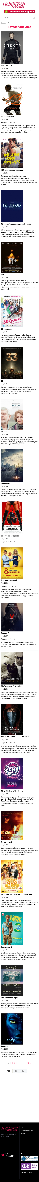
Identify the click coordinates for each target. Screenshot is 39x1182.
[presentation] (8, 1071)
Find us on (10, 1155)
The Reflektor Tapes (9, 998)
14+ (2, 275)
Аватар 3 (4, 1046)
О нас (22, 1128)
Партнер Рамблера (26, 1172)
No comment (6, 842)
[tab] (9, 1071)
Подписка (23, 1133)
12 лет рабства (7, 117)
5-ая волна (5, 483)
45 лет (3, 432)
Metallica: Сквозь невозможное (15, 737)
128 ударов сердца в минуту (13, 170)
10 (28, 1063)
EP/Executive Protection (11, 686)
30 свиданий (6, 329)
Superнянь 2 (6, 947)
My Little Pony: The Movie (12, 791)
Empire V (5, 633)
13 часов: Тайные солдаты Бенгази (16, 224)
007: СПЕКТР (6, 65)
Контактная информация (27, 1130)
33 (2, 381)
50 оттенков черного (10, 536)
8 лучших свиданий (9, 580)
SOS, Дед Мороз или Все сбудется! (16, 894)
